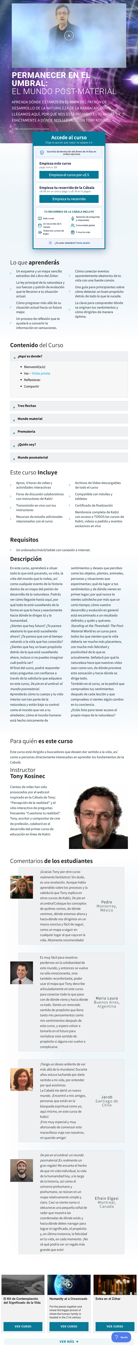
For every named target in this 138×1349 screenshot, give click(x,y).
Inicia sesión (83, 243)
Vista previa (41, 373)
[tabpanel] (69, 631)
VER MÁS (67, 1341)
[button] (69, 35)
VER (23, 1326)
